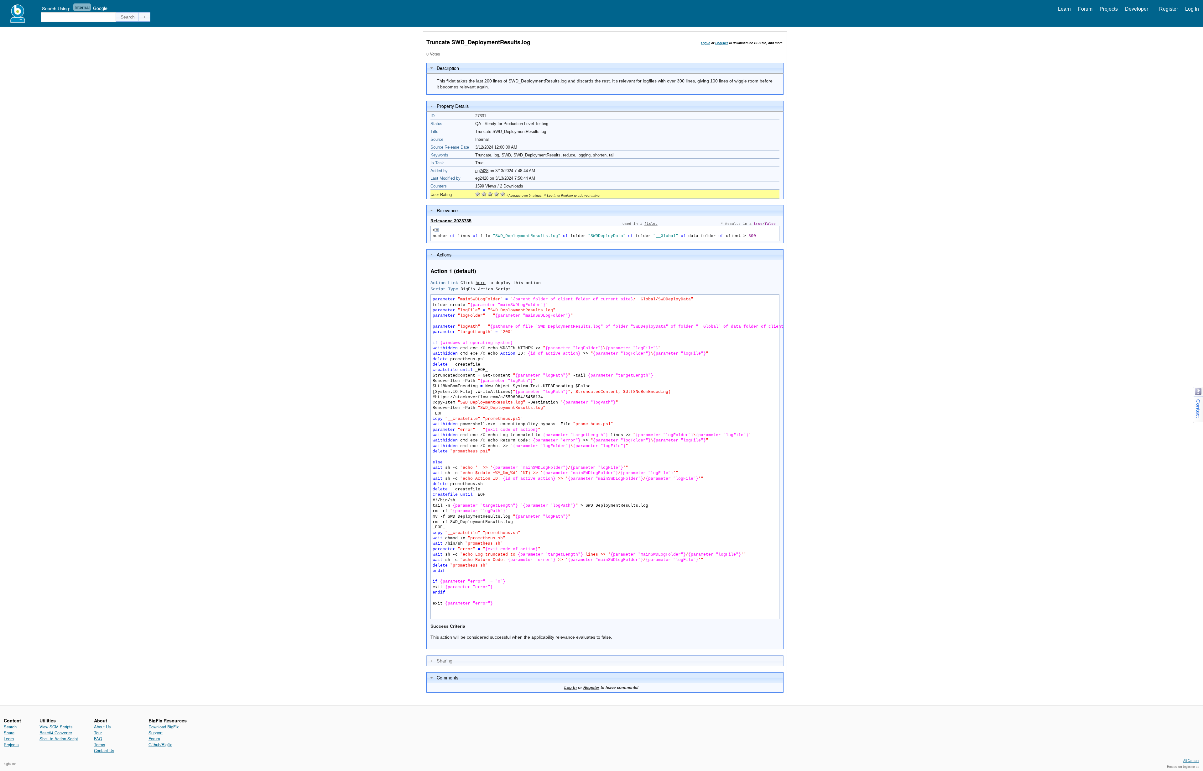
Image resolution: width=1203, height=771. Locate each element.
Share (9, 733)
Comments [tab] (447, 677)
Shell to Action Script (58, 739)
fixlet (651, 224)
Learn (1064, 9)
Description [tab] (448, 68)
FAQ (98, 739)
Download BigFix (163, 727)
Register (1168, 9)
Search (10, 727)
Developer (1136, 9)
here (481, 283)
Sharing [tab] (444, 660)
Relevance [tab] (447, 210)
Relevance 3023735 (450, 220)
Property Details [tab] (453, 106)
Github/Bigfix (160, 744)
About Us (102, 727)
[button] (128, 17)
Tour (98, 733)
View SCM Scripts (56, 727)
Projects (1109, 9)
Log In (1192, 9)
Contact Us (104, 750)
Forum (1085, 9)
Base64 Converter (55, 733)
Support (155, 733)
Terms (99, 744)
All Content (1191, 760)
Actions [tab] (444, 254)
